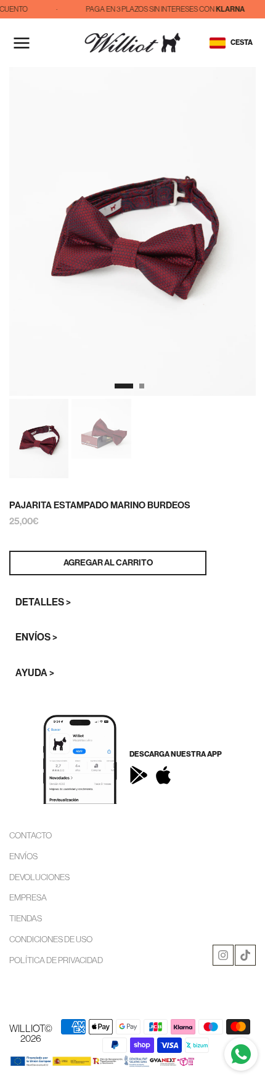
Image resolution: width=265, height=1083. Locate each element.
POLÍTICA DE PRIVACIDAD (56, 960)
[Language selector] (217, 43)
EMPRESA (28, 897)
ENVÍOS (23, 856)
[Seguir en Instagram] (223, 955)
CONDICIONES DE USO (50, 939)
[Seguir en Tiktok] (245, 955)
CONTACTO (30, 835)
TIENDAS (25, 918)
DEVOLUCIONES (39, 877)
